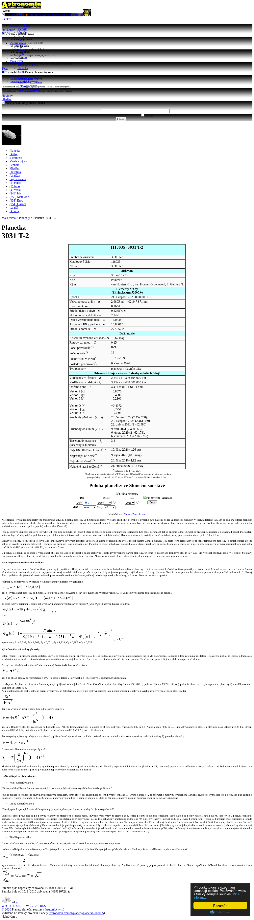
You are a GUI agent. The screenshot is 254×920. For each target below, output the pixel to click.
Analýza (15, 175)
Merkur (22, 29)
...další (14, 207)
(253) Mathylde (19, 197)
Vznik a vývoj (18, 161)
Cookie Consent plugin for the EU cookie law (220, 912)
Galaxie (9, 14)
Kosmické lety (62, 14)
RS (16, 903)
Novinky (7, 95)
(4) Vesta (15, 189)
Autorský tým (54, 909)
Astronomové (32, 14)
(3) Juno (15, 186)
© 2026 (6, 909)
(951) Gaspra (18, 204)
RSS (43, 906)
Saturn (21, 50)
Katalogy (47, 14)
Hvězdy (19, 14)
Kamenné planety (21, 25)
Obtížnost (8, 29)
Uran (20, 54)
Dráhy (13, 154)
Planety (6, 18)
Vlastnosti (16, 157)
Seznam (14, 165)
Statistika (15, 172)
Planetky (22, 68)
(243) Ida (15, 193)
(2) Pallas (15, 182)
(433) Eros (16, 200)
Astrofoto (77, 14)
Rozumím (220, 905)
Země (21, 36)
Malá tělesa (17, 61)
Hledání (7, 99)
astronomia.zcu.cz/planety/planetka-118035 (77, 913)
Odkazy (14, 211)
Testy (5, 68)
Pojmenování (18, 179)
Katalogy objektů (28, 89)
